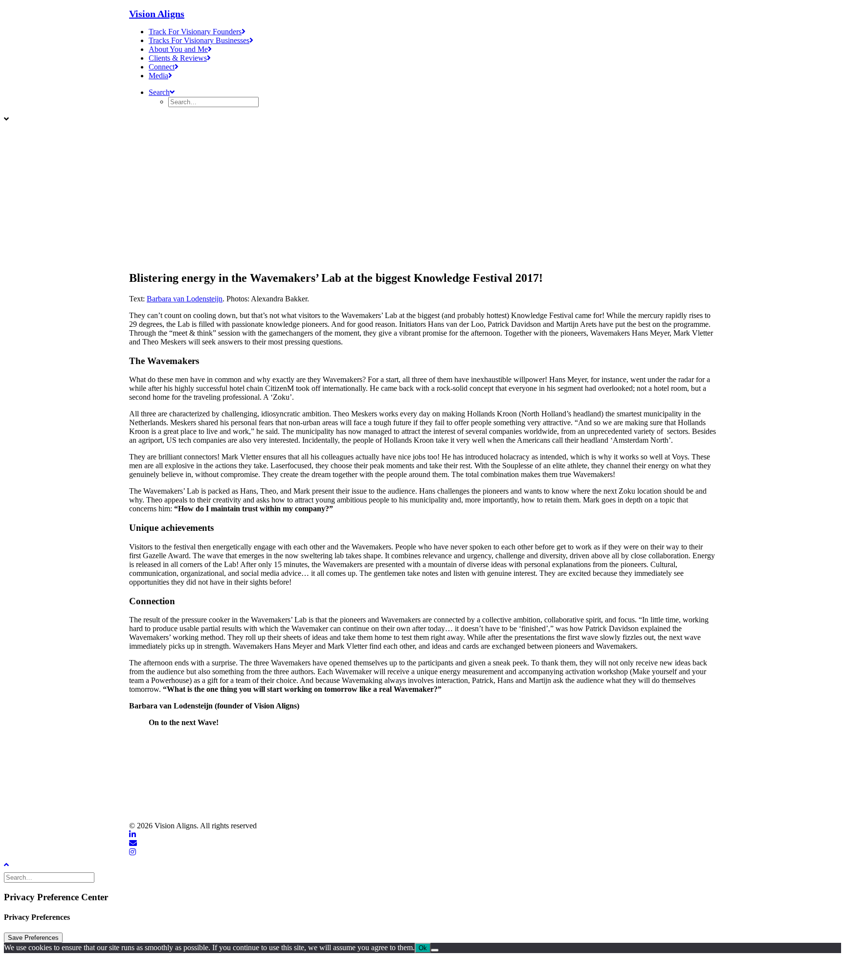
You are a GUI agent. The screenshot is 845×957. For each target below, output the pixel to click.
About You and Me (178, 49)
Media (158, 75)
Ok (423, 948)
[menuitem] (432, 31)
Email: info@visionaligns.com (178, 779)
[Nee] (435, 950)
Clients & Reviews (178, 58)
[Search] (50, 877)
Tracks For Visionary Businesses (199, 40)
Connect (162, 67)
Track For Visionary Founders (195, 31)
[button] (162, 92)
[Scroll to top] (13, 864)
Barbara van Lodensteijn (184, 299)
